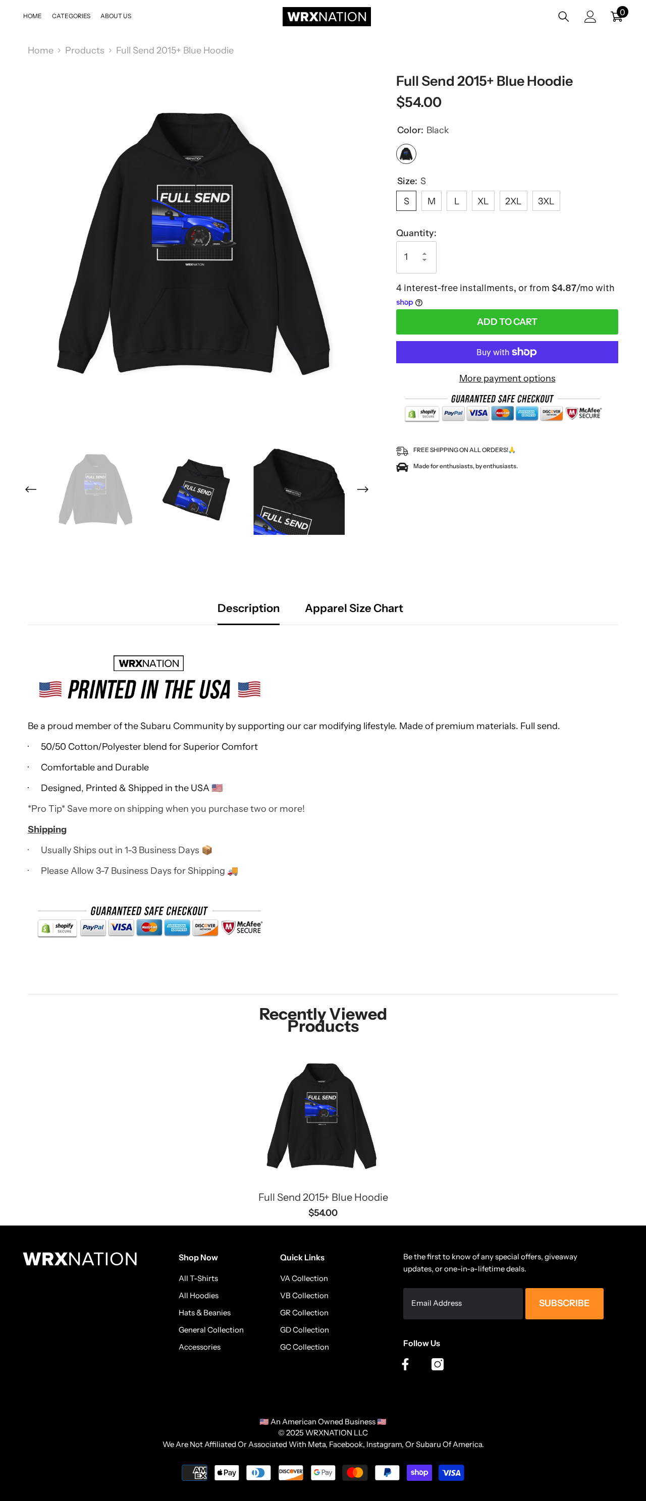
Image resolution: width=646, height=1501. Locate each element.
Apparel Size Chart (354, 608)
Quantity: (416, 233)
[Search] (563, 16)
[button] (30, 489)
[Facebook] (405, 1364)
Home (40, 50)
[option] (197, 242)
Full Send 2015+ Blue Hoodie (323, 1197)
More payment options (507, 378)
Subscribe (564, 1303)
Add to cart (507, 321)
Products (84, 50)
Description (249, 608)
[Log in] (590, 17)
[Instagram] (437, 1364)
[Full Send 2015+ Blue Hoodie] (323, 1115)
